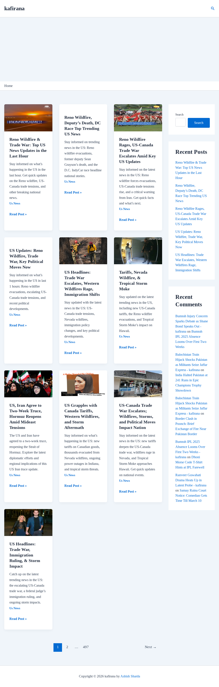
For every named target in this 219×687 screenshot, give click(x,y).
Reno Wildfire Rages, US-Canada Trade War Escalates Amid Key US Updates (137, 150)
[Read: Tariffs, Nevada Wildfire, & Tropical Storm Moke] (138, 250)
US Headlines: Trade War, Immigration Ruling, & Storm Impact (24, 555)
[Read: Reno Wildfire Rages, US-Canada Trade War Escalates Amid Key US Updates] (138, 117)
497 (86, 647)
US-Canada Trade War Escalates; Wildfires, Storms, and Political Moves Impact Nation (137, 416)
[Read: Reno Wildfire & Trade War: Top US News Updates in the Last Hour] (28, 117)
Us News (14, 203)
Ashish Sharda (130, 676)
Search (179, 114)
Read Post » (18, 213)
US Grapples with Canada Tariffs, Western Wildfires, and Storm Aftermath (81, 416)
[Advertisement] (109, 49)
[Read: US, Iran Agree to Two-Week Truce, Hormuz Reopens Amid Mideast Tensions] (28, 383)
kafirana (14, 8)
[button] (213, 8)
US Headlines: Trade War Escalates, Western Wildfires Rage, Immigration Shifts (82, 283)
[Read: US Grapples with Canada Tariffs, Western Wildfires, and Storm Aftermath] (83, 383)
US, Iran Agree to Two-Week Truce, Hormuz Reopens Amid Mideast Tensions (25, 416)
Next (151, 647)
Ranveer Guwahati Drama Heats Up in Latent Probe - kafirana (190, 480)
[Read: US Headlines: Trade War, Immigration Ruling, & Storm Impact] (28, 522)
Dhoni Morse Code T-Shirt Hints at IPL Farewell (189, 462)
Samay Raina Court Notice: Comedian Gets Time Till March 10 (191, 495)
